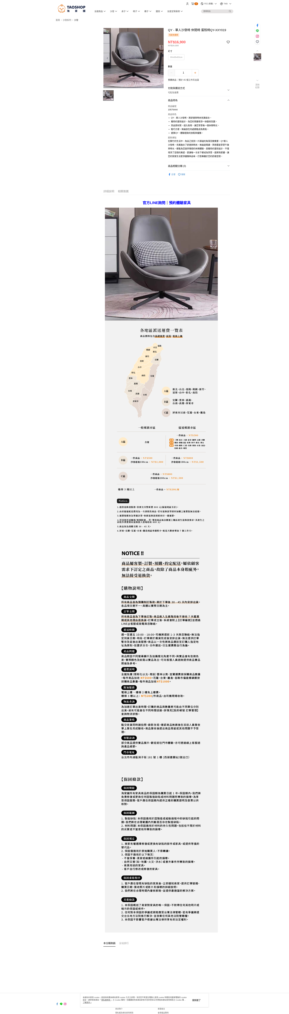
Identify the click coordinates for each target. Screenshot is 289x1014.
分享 (173, 174)
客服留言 (161, 1009)
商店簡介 (119, 1009)
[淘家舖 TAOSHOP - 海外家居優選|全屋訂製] (72, 8)
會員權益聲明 (163, 1013)
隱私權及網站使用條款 (124, 1013)
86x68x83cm (176, 57)
